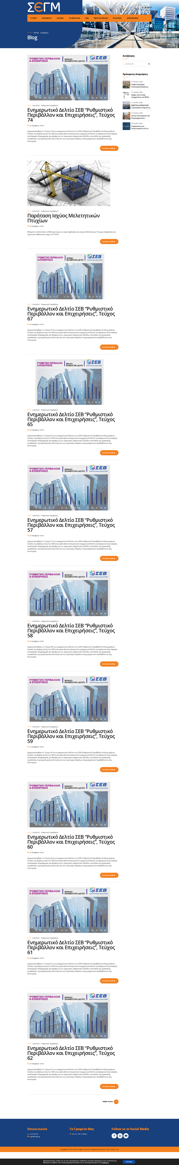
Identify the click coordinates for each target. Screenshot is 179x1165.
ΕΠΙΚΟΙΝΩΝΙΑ (132, 18)
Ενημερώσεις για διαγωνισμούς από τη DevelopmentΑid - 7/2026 (140, 127)
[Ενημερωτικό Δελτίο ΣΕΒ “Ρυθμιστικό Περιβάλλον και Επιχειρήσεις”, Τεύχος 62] (73, 1016)
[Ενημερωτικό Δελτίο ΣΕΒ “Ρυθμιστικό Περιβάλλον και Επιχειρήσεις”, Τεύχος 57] (73, 487)
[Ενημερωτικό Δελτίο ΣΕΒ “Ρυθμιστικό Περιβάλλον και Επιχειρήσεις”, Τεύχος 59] (73, 699)
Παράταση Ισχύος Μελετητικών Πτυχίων (63, 218)
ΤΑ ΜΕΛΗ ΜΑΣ (74, 18)
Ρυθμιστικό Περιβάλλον (49, 105)
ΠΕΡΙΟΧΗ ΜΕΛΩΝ (101, 18)
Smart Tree (115, 1149)
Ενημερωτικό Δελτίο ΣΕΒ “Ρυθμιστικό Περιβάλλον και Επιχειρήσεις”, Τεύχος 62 (71, 1053)
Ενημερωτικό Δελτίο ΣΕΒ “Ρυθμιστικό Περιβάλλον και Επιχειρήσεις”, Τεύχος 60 (71, 841)
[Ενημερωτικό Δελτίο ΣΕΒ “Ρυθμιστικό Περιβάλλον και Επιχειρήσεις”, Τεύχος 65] (73, 382)
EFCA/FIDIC (117, 18)
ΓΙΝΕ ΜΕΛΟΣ (47, 18)
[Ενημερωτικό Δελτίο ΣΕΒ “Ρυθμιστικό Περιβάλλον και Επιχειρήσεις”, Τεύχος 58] (73, 593)
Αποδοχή (129, 1162)
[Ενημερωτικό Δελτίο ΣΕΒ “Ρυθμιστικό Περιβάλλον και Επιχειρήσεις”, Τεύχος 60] (73, 804)
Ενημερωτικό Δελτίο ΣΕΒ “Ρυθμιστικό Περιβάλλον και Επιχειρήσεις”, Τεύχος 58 (71, 630)
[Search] (142, 7)
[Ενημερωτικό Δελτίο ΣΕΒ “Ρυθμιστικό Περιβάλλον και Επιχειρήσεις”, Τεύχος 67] (73, 276)
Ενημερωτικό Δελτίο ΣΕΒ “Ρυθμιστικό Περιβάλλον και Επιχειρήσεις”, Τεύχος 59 (71, 736)
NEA (87, 18)
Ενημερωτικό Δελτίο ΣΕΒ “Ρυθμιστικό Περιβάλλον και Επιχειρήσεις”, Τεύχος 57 (71, 525)
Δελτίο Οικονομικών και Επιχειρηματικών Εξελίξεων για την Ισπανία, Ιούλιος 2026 (140, 117)
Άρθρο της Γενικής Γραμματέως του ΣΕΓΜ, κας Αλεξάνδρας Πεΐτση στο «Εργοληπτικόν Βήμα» (141, 96)
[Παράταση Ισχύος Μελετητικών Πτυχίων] (73, 183)
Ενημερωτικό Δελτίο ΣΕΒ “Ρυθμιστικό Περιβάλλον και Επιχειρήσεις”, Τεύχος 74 (71, 114)
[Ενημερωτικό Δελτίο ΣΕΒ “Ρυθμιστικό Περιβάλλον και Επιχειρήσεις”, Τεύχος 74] (73, 77)
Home (36, 32)
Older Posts (108, 1101)
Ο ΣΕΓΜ (33, 18)
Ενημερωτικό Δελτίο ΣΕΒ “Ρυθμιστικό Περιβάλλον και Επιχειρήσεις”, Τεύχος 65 (71, 419)
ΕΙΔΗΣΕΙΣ (36, 105)
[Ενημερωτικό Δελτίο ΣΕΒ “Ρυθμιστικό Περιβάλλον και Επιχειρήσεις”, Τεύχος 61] (73, 910)
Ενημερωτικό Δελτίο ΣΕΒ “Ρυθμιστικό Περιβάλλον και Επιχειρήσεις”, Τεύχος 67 (71, 313)
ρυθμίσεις (105, 1163)
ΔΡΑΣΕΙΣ (60, 18)
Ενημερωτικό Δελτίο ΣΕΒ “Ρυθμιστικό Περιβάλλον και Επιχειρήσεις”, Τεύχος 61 (71, 947)
